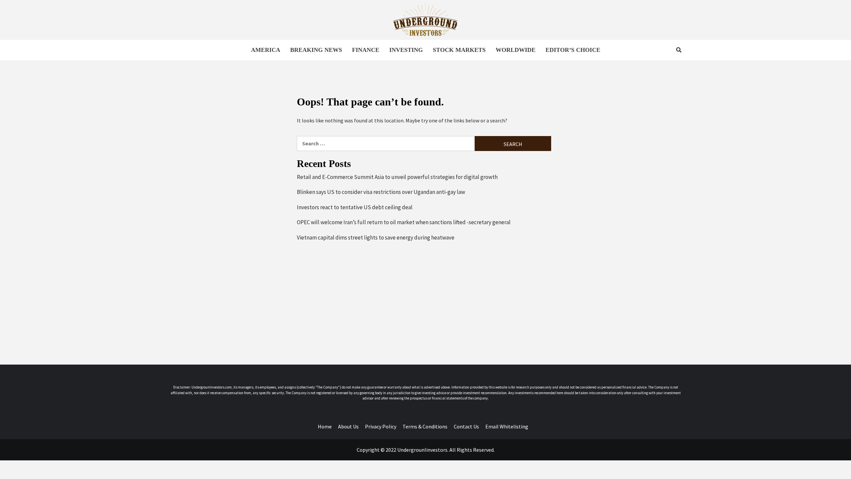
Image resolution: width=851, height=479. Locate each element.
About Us (348, 426)
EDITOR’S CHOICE (573, 50)
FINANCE (365, 50)
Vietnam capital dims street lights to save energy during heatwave (375, 237)
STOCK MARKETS (459, 50)
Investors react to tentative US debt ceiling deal (355, 207)
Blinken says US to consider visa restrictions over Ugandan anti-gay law (381, 192)
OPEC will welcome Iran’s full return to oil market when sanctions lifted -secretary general (404, 222)
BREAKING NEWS (316, 50)
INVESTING (406, 50)
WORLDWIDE (516, 50)
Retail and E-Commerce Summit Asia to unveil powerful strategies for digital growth (397, 177)
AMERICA (265, 50)
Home (325, 426)
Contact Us (466, 426)
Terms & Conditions (425, 426)
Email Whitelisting (506, 426)
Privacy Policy (380, 426)
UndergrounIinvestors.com (211, 387)
